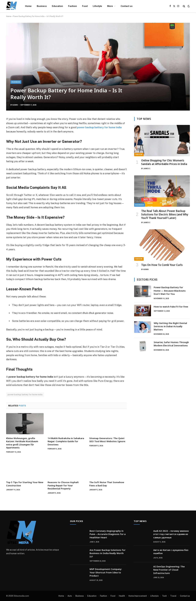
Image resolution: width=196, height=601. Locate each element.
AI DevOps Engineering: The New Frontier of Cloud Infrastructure (169, 570)
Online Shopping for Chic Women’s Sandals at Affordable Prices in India (164, 162)
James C (146, 168)
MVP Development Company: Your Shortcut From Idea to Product (106, 572)
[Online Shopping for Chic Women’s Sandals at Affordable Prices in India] (162, 140)
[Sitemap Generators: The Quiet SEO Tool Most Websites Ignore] (108, 423)
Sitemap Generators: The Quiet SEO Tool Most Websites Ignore (107, 440)
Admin (15, 105)
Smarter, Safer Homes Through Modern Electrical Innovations (171, 344)
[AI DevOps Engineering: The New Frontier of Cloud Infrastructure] (142, 570)
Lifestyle (97, 6)
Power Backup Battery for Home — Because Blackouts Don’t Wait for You (170, 290)
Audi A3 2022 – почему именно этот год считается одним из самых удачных (171, 534)
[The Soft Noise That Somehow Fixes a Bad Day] (108, 467)
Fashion (72, 6)
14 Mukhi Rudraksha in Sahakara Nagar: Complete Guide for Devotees (66, 441)
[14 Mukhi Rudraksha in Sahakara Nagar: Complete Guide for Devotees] (66, 423)
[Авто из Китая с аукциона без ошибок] (142, 554)
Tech (164, 596)
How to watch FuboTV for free (171, 306)
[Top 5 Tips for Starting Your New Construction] (25, 467)
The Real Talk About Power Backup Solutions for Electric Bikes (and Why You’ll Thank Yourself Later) (164, 214)
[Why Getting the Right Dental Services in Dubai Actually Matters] (142, 327)
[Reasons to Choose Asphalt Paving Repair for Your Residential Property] (66, 467)
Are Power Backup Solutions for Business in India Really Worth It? (107, 553)
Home (28, 6)
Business (42, 6)
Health (122, 596)
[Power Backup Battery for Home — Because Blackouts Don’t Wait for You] (142, 291)
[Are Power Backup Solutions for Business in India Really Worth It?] (78, 554)
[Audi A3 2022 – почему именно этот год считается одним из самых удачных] (142, 535)
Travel (173, 596)
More (110, 6)
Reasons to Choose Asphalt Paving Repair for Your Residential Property (63, 485)
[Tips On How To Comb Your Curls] (162, 245)
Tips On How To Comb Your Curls (162, 265)
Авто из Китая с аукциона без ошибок (170, 551)
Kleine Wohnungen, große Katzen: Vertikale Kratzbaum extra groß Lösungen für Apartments (22, 443)
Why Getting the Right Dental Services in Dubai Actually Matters (170, 326)
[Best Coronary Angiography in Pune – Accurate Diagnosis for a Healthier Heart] (78, 535)
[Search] (184, 6)
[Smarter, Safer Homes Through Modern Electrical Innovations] (142, 346)
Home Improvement (137, 596)
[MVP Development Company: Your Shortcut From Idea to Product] (78, 573)
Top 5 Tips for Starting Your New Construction (24, 484)
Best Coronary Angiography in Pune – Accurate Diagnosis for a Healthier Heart (108, 534)
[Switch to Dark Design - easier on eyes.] (188, 6)
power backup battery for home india (25, 394)
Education (57, 6)
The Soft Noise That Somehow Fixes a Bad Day (106, 484)
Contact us (126, 6)
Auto (70, 596)
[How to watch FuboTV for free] (142, 310)
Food (85, 6)
